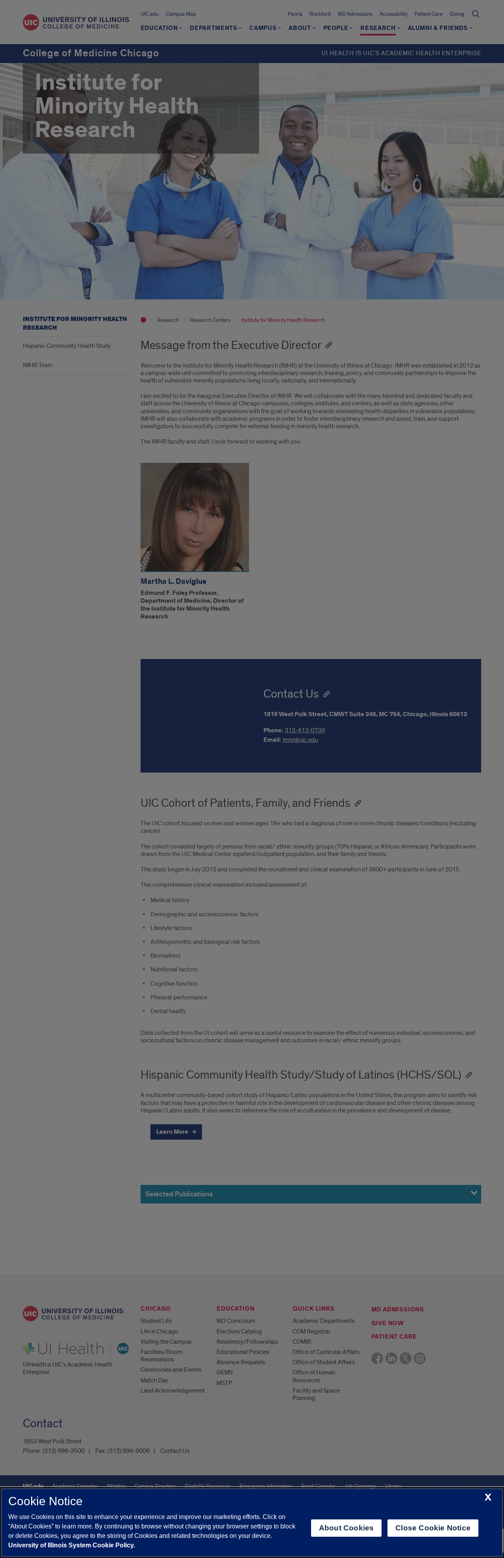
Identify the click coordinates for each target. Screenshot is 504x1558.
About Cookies (346, 1528)
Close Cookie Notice (433, 1528)
